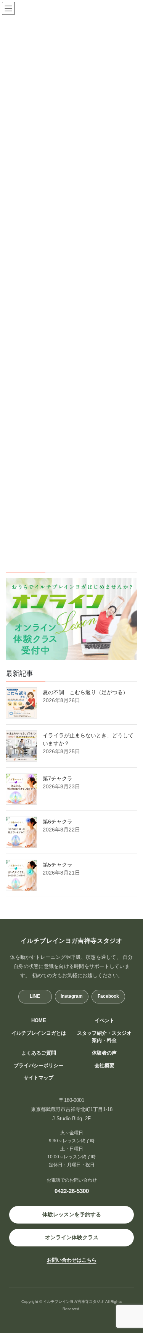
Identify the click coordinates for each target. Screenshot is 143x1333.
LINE (35, 996)
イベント (104, 1020)
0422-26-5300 (72, 1191)
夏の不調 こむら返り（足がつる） (85, 692)
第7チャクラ (57, 778)
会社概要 (104, 1065)
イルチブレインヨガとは (38, 1033)
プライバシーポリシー (38, 1065)
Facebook (108, 996)
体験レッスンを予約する (71, 1214)
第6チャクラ (57, 821)
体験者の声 (104, 1053)
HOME (38, 1020)
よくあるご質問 (38, 1053)
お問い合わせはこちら (71, 1260)
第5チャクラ (57, 865)
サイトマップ (38, 1078)
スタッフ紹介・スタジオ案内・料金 (104, 1037)
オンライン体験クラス (71, 1237)
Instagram (72, 996)
